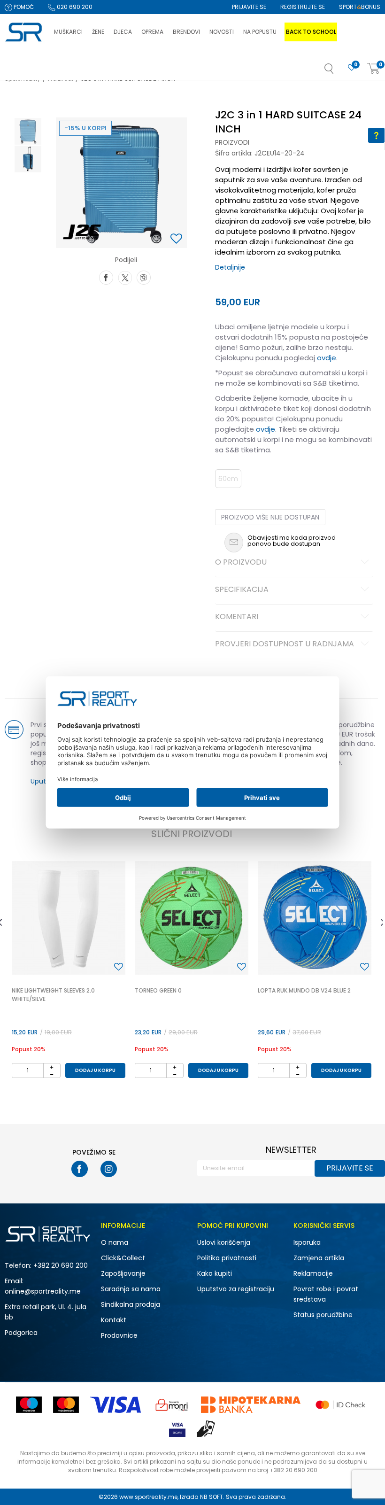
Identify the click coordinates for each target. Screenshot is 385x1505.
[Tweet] (125, 276)
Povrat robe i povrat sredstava (325, 1294)
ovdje (326, 358)
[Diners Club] (172, 1404)
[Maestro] (29, 1404)
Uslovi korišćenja (223, 1242)
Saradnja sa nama (131, 1289)
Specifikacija (242, 590)
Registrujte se (302, 7)
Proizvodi (232, 142)
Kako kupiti (214, 1273)
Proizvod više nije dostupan (270, 517)
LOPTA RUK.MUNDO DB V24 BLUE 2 (304, 990)
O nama (114, 1242)
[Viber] (144, 276)
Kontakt (113, 1320)
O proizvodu (241, 562)
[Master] (66, 1404)
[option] (27, 131)
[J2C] (82, 231)
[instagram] (108, 1169)
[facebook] (79, 1169)
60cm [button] (228, 478)
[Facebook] (106, 276)
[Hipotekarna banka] (250, 1404)
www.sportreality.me (148, 1497)
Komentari (236, 617)
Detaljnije (230, 267)
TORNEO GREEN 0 (158, 990)
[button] (338, 71)
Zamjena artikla (318, 1258)
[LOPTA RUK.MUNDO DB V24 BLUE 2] (314, 918)
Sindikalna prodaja (130, 1304)
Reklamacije (313, 1273)
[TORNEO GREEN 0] (191, 918)
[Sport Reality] (25, 32)
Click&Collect (123, 1258)
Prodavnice (119, 1335)
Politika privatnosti (226, 1258)
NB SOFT (211, 1497)
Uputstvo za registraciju (235, 1289)
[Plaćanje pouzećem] (206, 1428)
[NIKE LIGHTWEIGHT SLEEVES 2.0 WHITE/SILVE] (68, 918)
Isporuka (307, 1242)
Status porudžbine (323, 1314)
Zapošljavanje (123, 1273)
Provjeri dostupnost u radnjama (284, 644)
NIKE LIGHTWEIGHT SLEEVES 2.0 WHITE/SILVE (53, 994)
